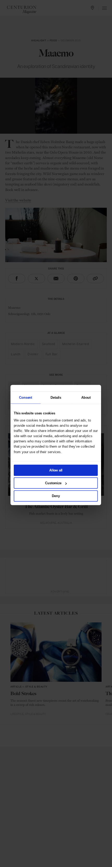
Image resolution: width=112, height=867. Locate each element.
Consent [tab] (25, 397)
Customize (53, 483)
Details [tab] (55, 397)
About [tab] (86, 397)
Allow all (55, 470)
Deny (56, 496)
